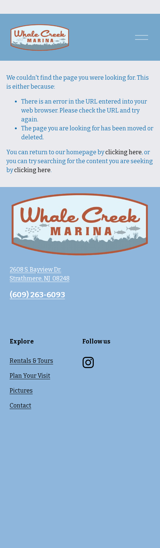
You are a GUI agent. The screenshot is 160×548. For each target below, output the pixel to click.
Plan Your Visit (30, 375)
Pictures (21, 390)
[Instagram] (88, 362)
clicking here (123, 152)
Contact (20, 405)
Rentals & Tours (31, 360)
